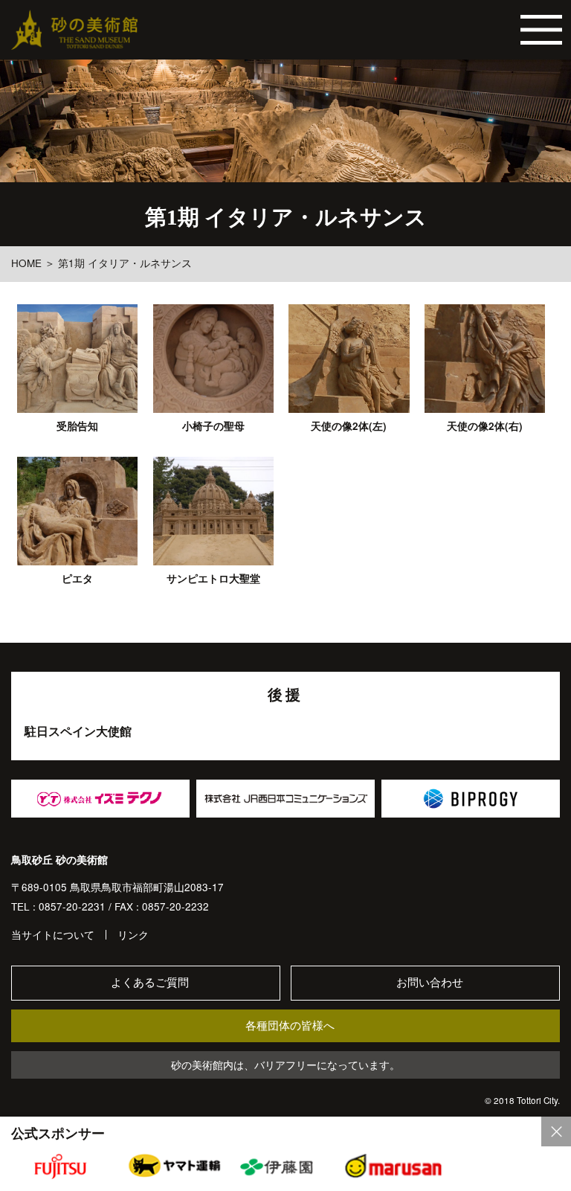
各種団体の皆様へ (290, 1025)
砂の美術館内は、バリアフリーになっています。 (285, 1065)
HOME (26, 263)
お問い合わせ (429, 982)
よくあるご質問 (150, 982)
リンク (133, 935)
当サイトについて (52, 935)
